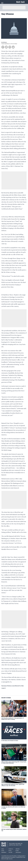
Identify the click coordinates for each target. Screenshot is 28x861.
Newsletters (3, 852)
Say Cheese (7, 14)
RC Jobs (17, 850)
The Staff (10, 852)
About (2, 848)
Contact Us (11, 848)
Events (2, 850)
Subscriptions (18, 852)
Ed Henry (5, 42)
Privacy (10, 850)
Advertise (17, 848)
